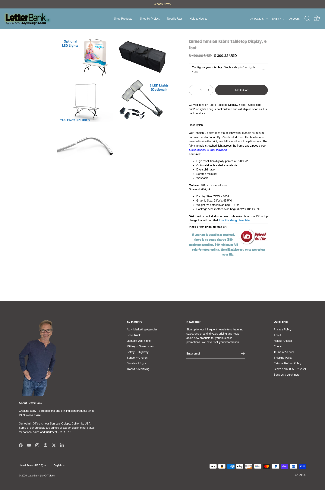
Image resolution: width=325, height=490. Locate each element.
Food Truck (134, 335)
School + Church (137, 357)
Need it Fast (174, 18)
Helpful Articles (283, 340)
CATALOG (300, 475)
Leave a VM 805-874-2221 (290, 369)
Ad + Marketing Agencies (142, 329)
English (276, 18)
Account (294, 18)
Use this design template (234, 220)
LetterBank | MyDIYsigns (41, 475)
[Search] (307, 18)
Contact (278, 346)
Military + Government (140, 346)
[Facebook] (21, 445)
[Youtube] (29, 445)
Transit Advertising (138, 369)
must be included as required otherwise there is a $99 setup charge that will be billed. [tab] (228, 193)
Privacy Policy (282, 329)
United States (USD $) (31, 465)
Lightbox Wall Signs (139, 340)
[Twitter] (54, 445)
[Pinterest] (45, 445)
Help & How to (198, 18)
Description (196, 124)
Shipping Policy (283, 357)
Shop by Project (149, 18)
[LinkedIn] (62, 445)
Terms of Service (284, 352)
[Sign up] (243, 353)
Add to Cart (241, 89)
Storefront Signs (137, 363)
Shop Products (123, 18)
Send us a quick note (286, 374)
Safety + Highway (138, 352)
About (277, 335)
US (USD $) (257, 18)
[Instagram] (37, 445)
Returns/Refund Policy (287, 363)
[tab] (198, 125)
